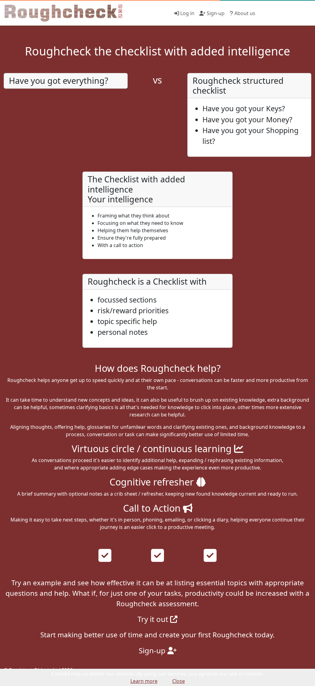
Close (178, 681)
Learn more (144, 681)
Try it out (154, 619)
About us (244, 13)
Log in (186, 13)
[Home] (61, 13)
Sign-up (215, 13)
